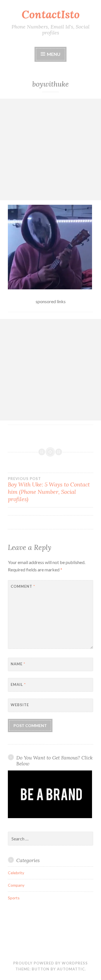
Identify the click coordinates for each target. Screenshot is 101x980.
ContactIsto (51, 14)
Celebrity (16, 872)
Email (18, 684)
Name (18, 664)
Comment (23, 586)
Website (20, 704)
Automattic (71, 969)
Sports (14, 897)
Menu (53, 54)
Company (16, 885)
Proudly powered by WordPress (50, 963)
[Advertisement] (50, 149)
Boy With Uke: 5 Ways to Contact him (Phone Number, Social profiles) (49, 489)
